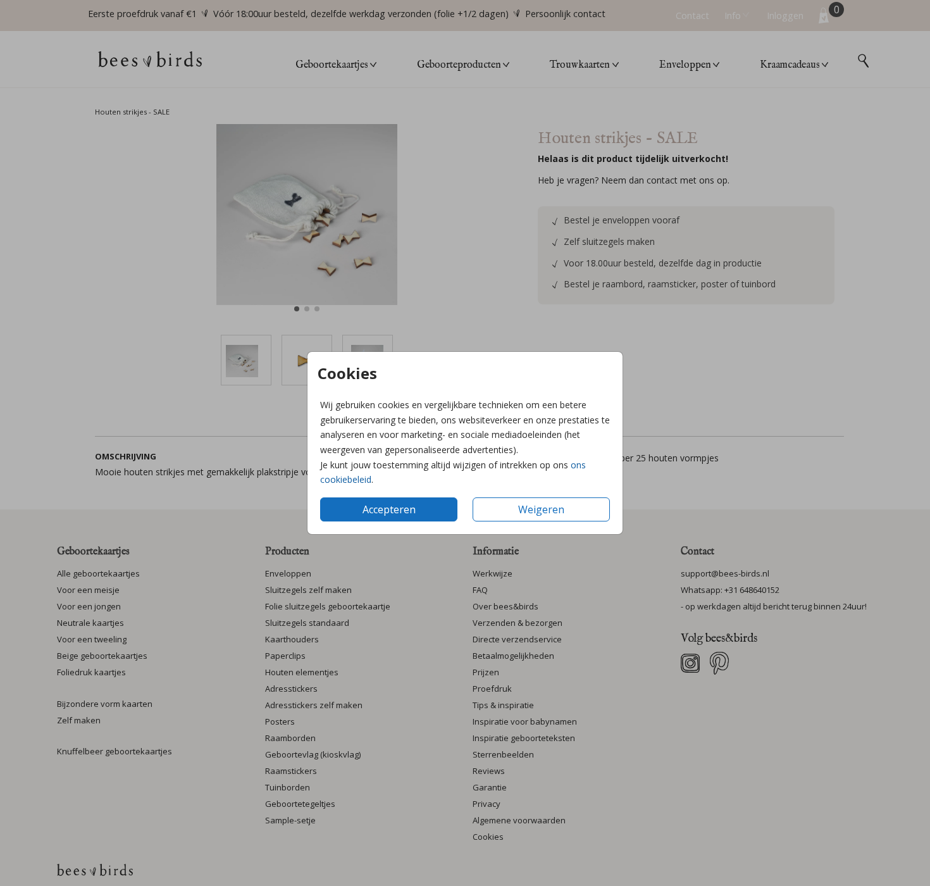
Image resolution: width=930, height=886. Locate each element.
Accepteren (389, 509)
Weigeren (541, 509)
